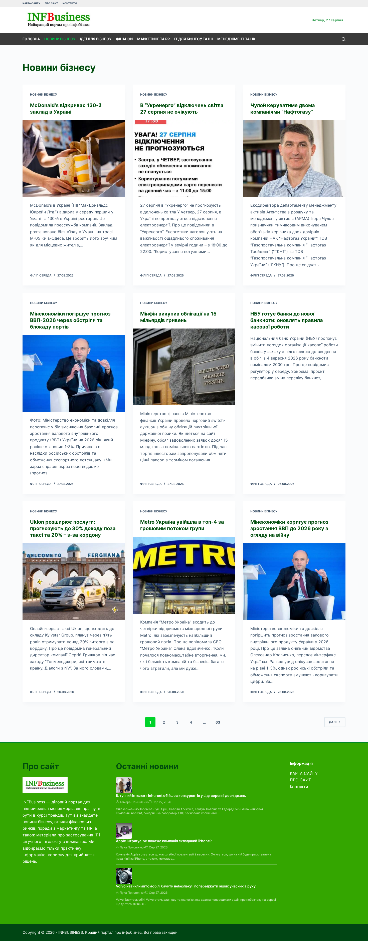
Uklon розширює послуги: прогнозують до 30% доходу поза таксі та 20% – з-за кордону (73, 528)
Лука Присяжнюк (132, 847)
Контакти (70, 3)
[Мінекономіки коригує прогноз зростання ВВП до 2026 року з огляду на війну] (294, 581)
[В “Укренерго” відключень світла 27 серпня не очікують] (184, 158)
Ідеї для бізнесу (95, 39)
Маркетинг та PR (153, 39)
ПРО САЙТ (51, 3)
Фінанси (124, 39)
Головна (31, 39)
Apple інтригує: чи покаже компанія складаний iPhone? (164, 841)
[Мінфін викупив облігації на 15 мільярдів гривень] (184, 367)
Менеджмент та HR (236, 39)
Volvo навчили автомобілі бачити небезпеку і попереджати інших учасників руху (186, 886)
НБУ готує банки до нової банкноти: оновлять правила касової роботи (286, 320)
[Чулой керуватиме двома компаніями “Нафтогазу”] (294, 158)
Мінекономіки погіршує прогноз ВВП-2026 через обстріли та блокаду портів (70, 320)
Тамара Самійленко (134, 802)
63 (218, 722)
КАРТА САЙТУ (31, 3)
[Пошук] (343, 39)
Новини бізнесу (59, 39)
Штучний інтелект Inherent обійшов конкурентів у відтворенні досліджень (181, 795)
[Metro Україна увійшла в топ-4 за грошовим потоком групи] (184, 575)
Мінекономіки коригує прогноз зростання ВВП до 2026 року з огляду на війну (289, 528)
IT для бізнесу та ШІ (193, 39)
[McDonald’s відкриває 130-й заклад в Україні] (74, 158)
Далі (332, 722)
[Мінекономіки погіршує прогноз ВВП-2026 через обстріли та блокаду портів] (74, 373)
